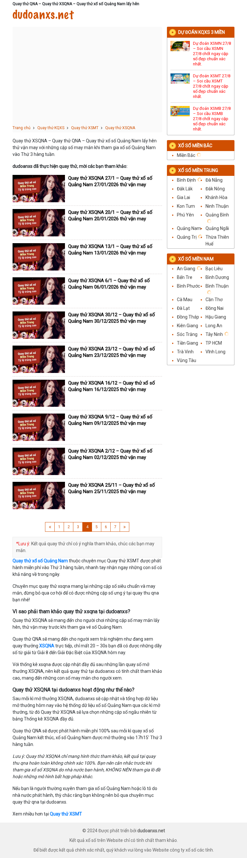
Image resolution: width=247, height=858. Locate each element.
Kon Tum (186, 206)
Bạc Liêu (214, 268)
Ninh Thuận (217, 206)
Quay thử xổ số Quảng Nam (40, 560)
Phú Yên (185, 214)
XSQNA (46, 645)
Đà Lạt (183, 308)
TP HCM (214, 343)
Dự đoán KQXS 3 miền (201, 32)
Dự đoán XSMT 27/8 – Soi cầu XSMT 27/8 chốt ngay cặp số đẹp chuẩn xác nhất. (211, 86)
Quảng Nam (189, 228)
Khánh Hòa (216, 197)
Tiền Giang (187, 343)
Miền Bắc (186, 155)
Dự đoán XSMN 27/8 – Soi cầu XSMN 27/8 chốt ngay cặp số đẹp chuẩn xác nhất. (212, 53)
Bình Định (186, 180)
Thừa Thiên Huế (217, 240)
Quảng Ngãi (217, 228)
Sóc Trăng (187, 334)
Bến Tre (184, 277)
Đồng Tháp (188, 316)
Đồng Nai (215, 308)
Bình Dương (217, 277)
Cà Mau (184, 299)
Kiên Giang (187, 325)
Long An (214, 325)
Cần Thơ (214, 299)
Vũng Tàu (186, 360)
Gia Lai (183, 197)
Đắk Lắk (185, 188)
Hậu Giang (216, 316)
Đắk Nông (215, 188)
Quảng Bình (217, 214)
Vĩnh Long (215, 351)
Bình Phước (188, 286)
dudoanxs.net (43, 14)
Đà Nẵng (214, 180)
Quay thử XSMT (66, 813)
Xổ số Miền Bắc (195, 145)
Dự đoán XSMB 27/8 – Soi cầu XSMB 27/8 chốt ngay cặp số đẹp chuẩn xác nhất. (212, 118)
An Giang (186, 268)
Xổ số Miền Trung (198, 170)
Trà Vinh (185, 351)
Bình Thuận (217, 286)
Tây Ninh (214, 334)
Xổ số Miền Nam (196, 259)
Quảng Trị (187, 237)
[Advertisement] (87, 77)
